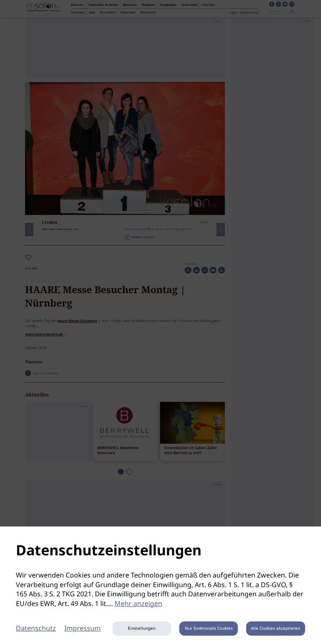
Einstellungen (141, 628)
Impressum (82, 629)
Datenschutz (36, 629)
